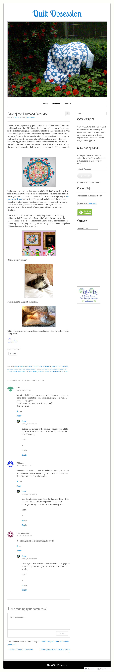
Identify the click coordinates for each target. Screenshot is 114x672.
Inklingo (65, 366)
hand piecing (56, 366)
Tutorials (67, 104)
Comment (62, 633)
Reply (19, 416)
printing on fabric (24, 369)
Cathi (24, 421)
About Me (56, 104)
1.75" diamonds (47, 369)
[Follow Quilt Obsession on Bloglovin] (87, 205)
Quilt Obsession (57, 13)
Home (45, 104)
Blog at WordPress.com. (57, 665)
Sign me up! (85, 176)
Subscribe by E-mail (88, 148)
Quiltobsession (29, 117)
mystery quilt (12, 369)
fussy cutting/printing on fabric (40, 366)
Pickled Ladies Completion (20, 649)
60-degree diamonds (21, 366)
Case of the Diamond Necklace (17, 372)
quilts (33, 369)
